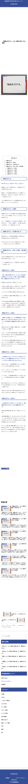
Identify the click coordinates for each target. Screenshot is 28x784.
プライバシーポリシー (6, 681)
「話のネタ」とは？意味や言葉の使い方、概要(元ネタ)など (13, 647)
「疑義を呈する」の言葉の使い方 (12, 164)
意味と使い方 (4, 719)
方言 (2, 726)
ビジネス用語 (4, 713)
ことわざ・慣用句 (5, 468)
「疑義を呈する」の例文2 (12, 170)
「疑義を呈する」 (9, 160)
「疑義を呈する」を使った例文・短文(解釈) (14, 166)
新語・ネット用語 (5, 723)
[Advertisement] (14, 24)
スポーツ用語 (4, 710)
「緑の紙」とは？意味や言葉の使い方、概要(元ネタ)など (13, 652)
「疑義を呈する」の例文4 (12, 173)
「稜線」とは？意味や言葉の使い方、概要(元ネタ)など (13, 657)
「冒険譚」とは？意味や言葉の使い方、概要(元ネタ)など (13, 662)
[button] (25, 636)
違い (2, 732)
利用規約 (3, 684)
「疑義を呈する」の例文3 (12, 171)
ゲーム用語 (4, 707)
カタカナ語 (4, 703)
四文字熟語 (4, 716)
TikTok (3, 697)
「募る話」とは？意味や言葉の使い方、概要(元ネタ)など (13, 667)
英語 (2, 729)
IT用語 (2, 694)
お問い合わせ (4, 678)
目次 (12, 158)
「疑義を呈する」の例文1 (12, 168)
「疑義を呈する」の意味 (10, 162)
